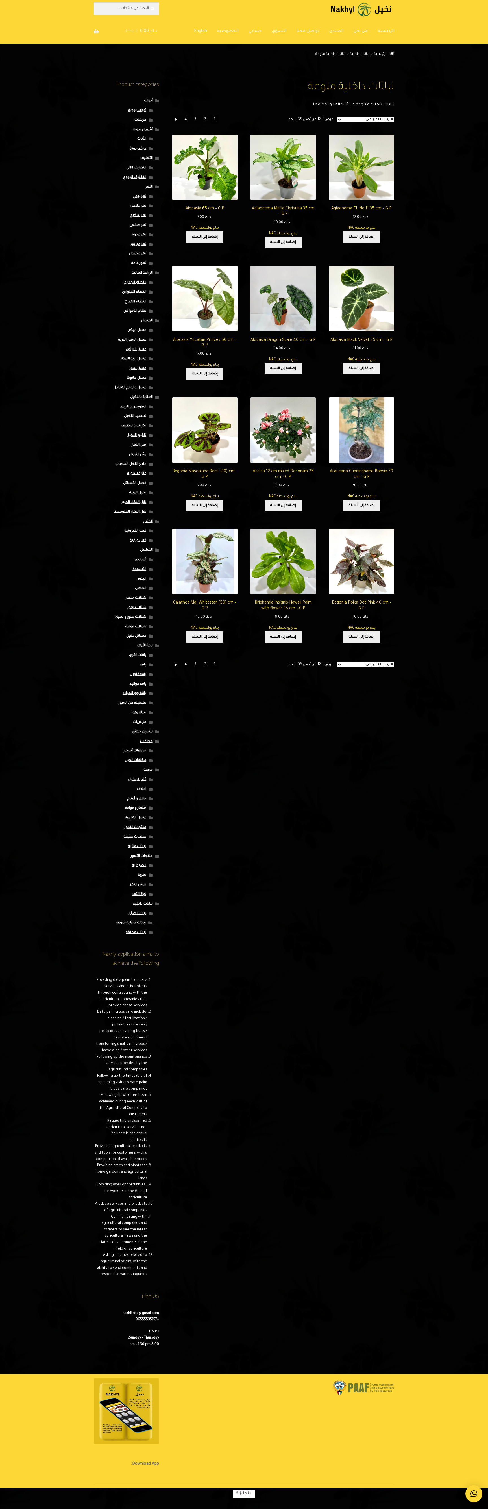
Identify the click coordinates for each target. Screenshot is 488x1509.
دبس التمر (138, 885)
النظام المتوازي (134, 292)
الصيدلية (139, 866)
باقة (143, 665)
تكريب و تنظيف (133, 426)
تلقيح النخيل (136, 435)
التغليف (146, 158)
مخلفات (146, 741)
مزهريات (139, 722)
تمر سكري (138, 216)
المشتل (146, 550)
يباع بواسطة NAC (362, 228)
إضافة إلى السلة (361, 237)
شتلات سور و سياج (130, 617)
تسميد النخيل (135, 416)
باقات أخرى (137, 655)
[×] (473, 1493)
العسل (147, 321)
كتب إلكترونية (135, 531)
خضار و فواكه (135, 808)
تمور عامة (138, 263)
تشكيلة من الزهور (132, 703)
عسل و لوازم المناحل (129, 388)
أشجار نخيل (137, 780)
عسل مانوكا (136, 378)
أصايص (140, 560)
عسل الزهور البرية (132, 340)
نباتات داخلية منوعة (131, 923)
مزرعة (148, 770)
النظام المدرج (135, 302)
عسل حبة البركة (133, 359)
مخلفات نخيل (135, 760)
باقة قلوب (138, 675)
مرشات (140, 120)
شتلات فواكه (135, 627)
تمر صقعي (138, 225)
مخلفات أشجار (134, 751)
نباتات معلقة (136, 933)
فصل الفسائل (134, 483)
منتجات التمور (135, 827)
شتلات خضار (135, 598)
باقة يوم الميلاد (134, 693)
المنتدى (336, 31)
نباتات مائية (137, 847)
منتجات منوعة (135, 837)
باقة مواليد (138, 684)
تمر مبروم (138, 244)
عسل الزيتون (136, 350)
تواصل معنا (308, 31)
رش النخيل (137, 455)
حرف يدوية (138, 149)
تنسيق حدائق (142, 732)
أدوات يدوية (137, 110)
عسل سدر (137, 368)
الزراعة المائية (142, 273)
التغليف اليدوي (134, 177)
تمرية (142, 875)
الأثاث (141, 139)
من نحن (361, 31)
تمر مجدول (137, 254)
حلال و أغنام (136, 799)
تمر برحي (139, 196)
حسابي (255, 31)
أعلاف (141, 789)
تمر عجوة (139, 235)
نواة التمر (139, 894)
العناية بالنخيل (141, 397)
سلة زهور (138, 713)
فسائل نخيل (136, 636)
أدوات (148, 101)
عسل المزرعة (135, 818)
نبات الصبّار (137, 914)
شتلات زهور (136, 608)
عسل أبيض (136, 330)
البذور (142, 579)
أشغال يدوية (143, 130)
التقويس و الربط (133, 407)
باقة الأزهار (144, 646)
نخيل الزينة (137, 493)
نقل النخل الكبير (133, 502)
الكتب (148, 522)
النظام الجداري (134, 283)
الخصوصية (228, 31)
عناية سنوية (136, 474)
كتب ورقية (138, 541)
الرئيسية (386, 31)
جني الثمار (138, 445)
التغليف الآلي (136, 168)
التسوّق (279, 31)
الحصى (140, 588)
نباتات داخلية (360, 54)
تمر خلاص (138, 206)
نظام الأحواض (134, 311)
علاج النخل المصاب (130, 464)
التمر (149, 187)
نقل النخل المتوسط (130, 512)
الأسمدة (139, 569)
